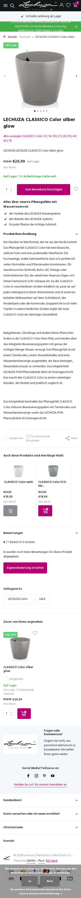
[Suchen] (11, 5)
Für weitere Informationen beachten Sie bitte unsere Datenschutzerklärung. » (40, 892)
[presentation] (4, 76)
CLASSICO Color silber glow (18, 669)
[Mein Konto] (61, 6)
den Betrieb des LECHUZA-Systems (31, 219)
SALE (42, 599)
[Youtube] (52, 776)
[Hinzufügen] (45, 510)
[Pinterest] (44, 776)
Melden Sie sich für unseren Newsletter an (40, 784)
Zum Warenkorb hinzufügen (43, 189)
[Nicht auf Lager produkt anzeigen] (10, 510)
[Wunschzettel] (68, 5)
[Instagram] (36, 776)
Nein (50, 881)
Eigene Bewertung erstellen (25, 568)
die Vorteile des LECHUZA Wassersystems (35, 213)
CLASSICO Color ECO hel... (52, 484)
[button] (34, 111)
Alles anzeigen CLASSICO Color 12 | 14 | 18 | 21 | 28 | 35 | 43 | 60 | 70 (40, 138)
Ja (29, 881)
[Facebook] (28, 776)
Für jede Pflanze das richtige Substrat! (32, 224)
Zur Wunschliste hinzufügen (38, 438)
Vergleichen (16, 438)
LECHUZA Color (17, 599)
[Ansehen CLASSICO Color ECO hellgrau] (53, 471)
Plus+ (41, 860)
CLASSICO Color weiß (18, 482)
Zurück (12, 37)
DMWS (31, 860)
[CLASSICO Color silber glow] (20, 647)
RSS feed (51, 860)
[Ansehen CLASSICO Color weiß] (18, 471)
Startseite (25, 37)
